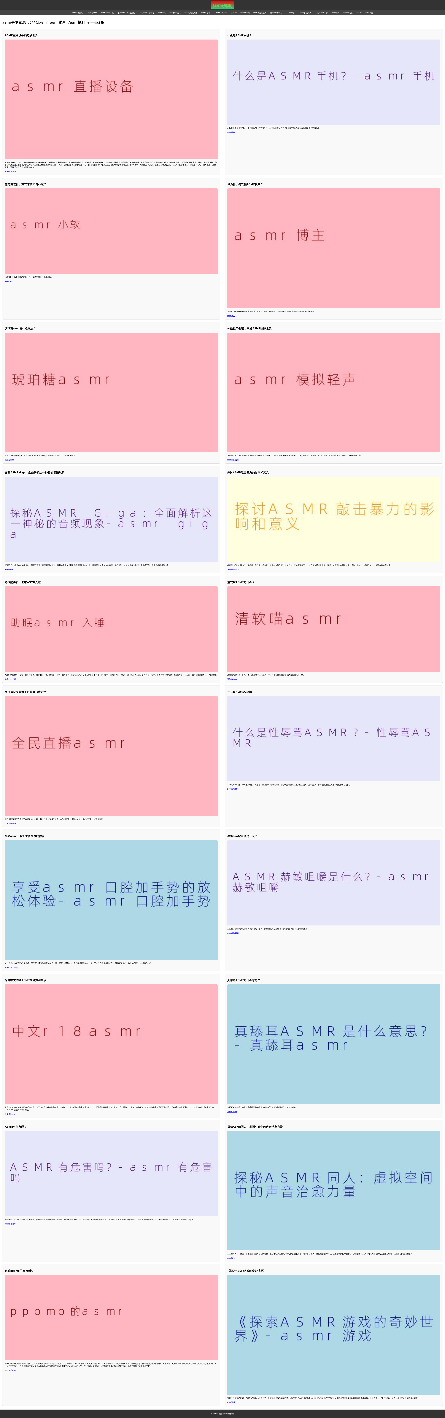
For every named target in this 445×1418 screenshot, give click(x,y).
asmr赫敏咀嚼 (233, 933)
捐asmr (234, 13)
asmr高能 (369, 13)
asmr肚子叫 (245, 13)
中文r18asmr (10, 1114)
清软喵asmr (232, 679)
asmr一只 (162, 13)
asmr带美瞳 (348, 13)
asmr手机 (231, 132)
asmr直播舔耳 (206, 13)
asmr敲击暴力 (233, 570)
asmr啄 (359, 13)
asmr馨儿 (292, 13)
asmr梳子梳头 (175, 13)
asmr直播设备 (10, 172)
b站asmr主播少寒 (147, 13)
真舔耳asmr (232, 1112)
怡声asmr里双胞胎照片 (127, 13)
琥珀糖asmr (9, 460)
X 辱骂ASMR (232, 789)
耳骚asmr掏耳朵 (321, 13)
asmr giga (9, 569)
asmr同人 (231, 1258)
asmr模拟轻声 (233, 460)
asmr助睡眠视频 (190, 13)
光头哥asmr (92, 13)
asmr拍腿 (335, 13)
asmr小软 (9, 281)
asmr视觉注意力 (260, 13)
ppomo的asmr (10, 1370)
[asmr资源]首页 (78, 13)
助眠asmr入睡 (10, 679)
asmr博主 (231, 316)
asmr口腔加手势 (11, 967)
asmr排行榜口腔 (107, 13)
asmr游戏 (231, 1402)
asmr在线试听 (305, 13)
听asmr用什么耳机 (277, 13)
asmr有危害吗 (10, 1224)
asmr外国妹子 (221, 13)
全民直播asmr (10, 823)
